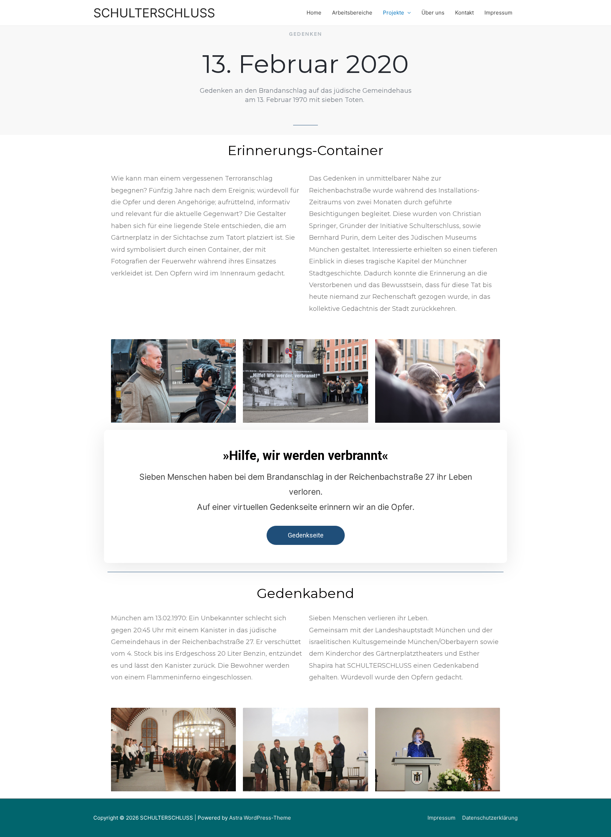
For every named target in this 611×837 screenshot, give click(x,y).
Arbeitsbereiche (352, 12)
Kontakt (464, 12)
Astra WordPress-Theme (260, 817)
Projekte (393, 12)
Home (314, 12)
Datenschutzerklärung (490, 817)
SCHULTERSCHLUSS (154, 12)
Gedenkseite (306, 535)
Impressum (498, 12)
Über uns (432, 12)
